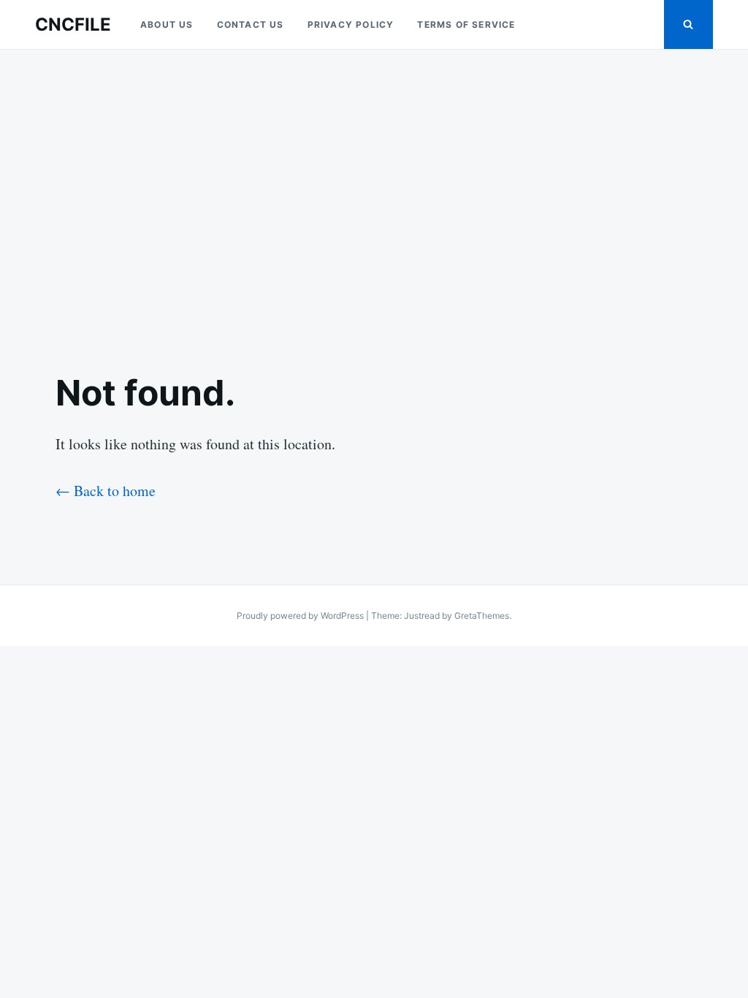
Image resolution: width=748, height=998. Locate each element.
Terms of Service (466, 24)
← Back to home (106, 490)
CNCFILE (73, 24)
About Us (167, 24)
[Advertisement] (374, 198)
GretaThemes (481, 615)
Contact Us (250, 24)
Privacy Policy (351, 24)
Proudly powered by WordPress (301, 615)
